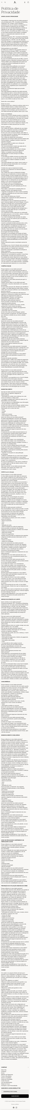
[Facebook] (14, 1107)
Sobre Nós (3, 1070)
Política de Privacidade (6, 1079)
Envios (2, 1073)
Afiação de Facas (5, 1084)
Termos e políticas (15, 1104)
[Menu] (2, 2)
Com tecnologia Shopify (20, 1101)
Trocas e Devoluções (6, 1076)
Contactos (3, 1071)
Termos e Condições (6, 1077)
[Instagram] (16, 1107)
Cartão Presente (5, 1080)
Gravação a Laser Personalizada (9, 1085)
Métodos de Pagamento (7, 1074)
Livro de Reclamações (6, 1082)
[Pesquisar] (5, 2)
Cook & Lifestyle (11, 1101)
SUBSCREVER (15, 1096)
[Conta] (24, 2)
